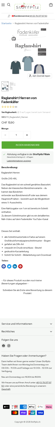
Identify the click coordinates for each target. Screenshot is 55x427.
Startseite (6, 23)
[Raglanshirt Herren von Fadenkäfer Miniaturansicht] (5, 86)
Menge (5, 129)
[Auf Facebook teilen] (3, 266)
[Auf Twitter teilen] (9, 266)
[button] (27, 107)
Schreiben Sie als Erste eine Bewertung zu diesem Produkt (27, 292)
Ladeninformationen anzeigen (19, 161)
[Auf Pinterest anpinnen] (20, 266)
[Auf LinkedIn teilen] (15, 266)
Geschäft (5, 389)
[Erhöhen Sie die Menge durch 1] (27, 135)
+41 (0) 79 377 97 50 (38, 16)
